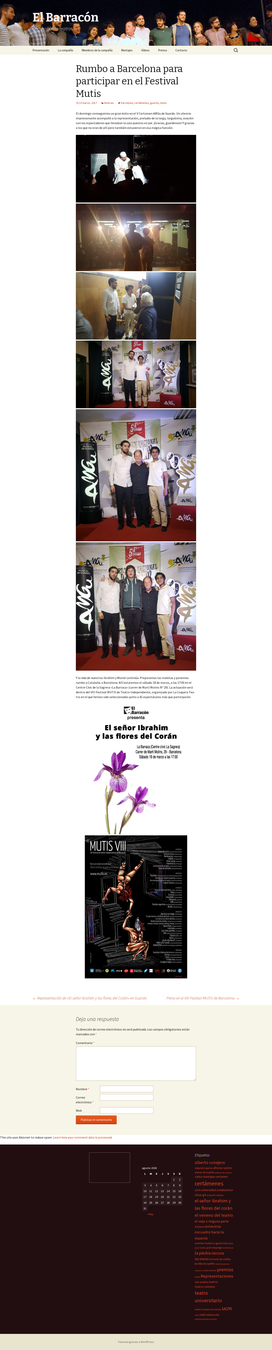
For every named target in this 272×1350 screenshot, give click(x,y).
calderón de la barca (223, 1172)
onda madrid (209, 1270)
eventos (200, 1243)
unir (197, 1314)
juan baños (200, 1247)
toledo (198, 1309)
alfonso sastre (222, 1168)
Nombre (82, 1089)
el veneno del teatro (214, 1215)
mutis (163, 103)
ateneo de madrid (204, 1172)
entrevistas (213, 1226)
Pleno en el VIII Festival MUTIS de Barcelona (203, 997)
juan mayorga (214, 1247)
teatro (213, 1282)
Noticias (109, 103)
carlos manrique (205, 1177)
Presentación (40, 50)
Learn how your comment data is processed (82, 1137)
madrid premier (222, 1264)
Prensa (162, 50)
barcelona (127, 103)
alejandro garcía (203, 1168)
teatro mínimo (205, 1287)
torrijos (217, 1309)
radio (197, 1276)
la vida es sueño (205, 1263)
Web (79, 1110)
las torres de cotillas (220, 1259)
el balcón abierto (215, 1195)
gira (231, 1243)
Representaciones (217, 1276)
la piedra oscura (209, 1253)
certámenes (141, 103)
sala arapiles (201, 1282)
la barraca (228, 1247)
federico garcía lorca (217, 1243)
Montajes (127, 50)
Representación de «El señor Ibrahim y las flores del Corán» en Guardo (89, 997)
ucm (227, 1308)
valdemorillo (212, 1315)
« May (150, 1214)
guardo (154, 103)
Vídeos (145, 50)
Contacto (181, 50)
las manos (202, 1259)
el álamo (199, 1226)
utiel (202, 1315)
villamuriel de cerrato (206, 1319)
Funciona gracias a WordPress (136, 1342)
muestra (198, 1270)
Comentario (85, 1043)
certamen (221, 1177)
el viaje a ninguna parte (212, 1221)
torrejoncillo (208, 1309)
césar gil (200, 1195)
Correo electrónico (85, 1099)
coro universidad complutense (214, 1190)
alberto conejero (210, 1162)
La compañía (65, 50)
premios (225, 1269)
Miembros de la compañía (97, 50)
